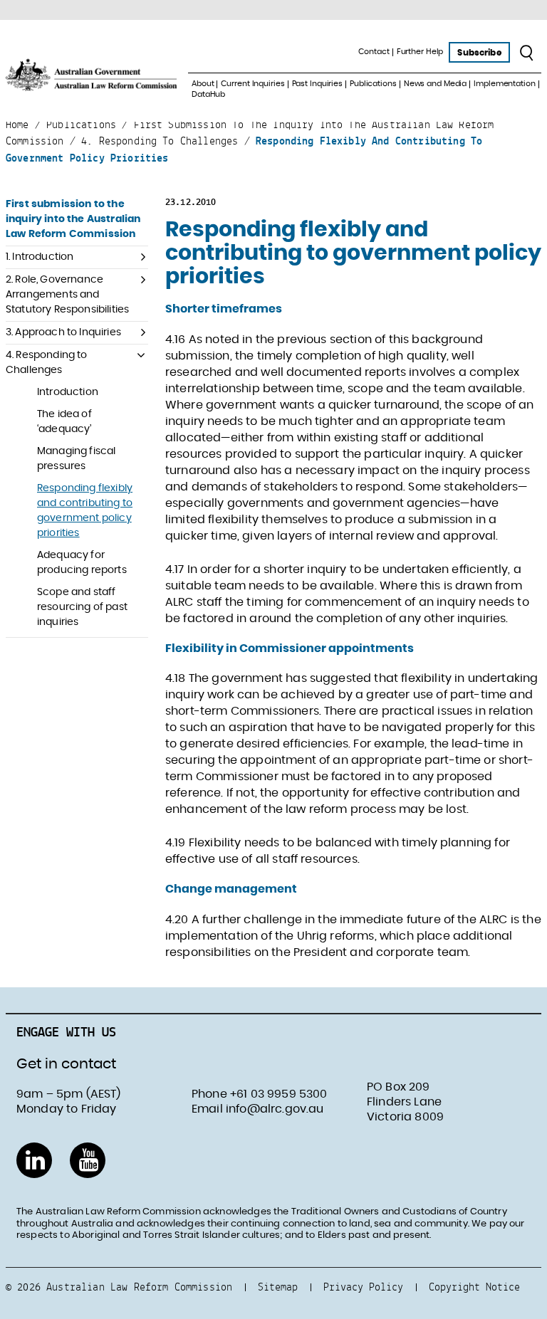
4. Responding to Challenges (47, 362)
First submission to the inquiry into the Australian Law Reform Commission (73, 219)
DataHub (208, 94)
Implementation (504, 84)
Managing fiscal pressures (76, 458)
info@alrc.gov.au (275, 1109)
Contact (373, 52)
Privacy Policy (363, 1286)
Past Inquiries (317, 84)
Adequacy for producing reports (82, 562)
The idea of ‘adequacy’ (64, 421)
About (203, 84)
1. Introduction (39, 257)
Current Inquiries (252, 84)
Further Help (420, 52)
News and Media (435, 84)
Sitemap (278, 1286)
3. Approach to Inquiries (63, 332)
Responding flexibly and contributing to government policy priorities (84, 510)
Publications (373, 84)
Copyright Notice (474, 1286)
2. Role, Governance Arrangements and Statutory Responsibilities (67, 295)
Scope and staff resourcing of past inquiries (82, 607)
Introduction (67, 392)
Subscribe (479, 52)
